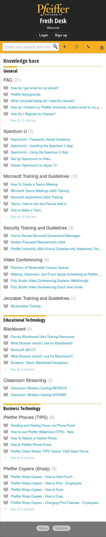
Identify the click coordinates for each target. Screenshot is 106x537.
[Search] (56, 46)
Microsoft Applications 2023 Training (37, 197)
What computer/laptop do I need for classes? (43, 100)
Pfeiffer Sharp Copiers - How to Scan (37, 489)
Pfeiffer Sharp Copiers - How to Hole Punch (41, 476)
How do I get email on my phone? (35, 87)
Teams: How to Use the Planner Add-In (39, 203)
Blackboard (17, 328)
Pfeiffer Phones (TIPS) (28, 417)
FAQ (11, 79)
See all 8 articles (22, 457)
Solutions (61, 528)
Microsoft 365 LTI (23, 349)
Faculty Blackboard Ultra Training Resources (42, 336)
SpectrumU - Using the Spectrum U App (39, 152)
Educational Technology (24, 320)
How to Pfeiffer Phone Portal (31, 444)
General (10, 71)
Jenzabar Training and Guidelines (38, 298)
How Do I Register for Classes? (33, 113)
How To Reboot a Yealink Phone (34, 438)
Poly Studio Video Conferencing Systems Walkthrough (49, 280)
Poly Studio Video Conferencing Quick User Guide (47, 287)
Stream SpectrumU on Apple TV (34, 165)
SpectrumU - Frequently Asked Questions (41, 139)
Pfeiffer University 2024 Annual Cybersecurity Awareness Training (58, 248)
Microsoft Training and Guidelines (40, 176)
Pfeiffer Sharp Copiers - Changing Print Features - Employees (55, 502)
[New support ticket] (65, 46)
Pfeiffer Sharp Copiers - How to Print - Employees (46, 483)
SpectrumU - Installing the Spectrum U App (42, 145)
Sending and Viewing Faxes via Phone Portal (43, 425)
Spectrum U (17, 131)
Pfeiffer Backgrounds (26, 94)
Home (43, 528)
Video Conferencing (25, 259)
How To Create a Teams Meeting (34, 184)
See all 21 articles (23, 120)
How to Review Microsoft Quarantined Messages (45, 235)
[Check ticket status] (77, 46)
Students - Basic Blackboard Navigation (39, 362)
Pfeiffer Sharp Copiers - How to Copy (37, 496)
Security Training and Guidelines (37, 227)
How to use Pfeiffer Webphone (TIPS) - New (42, 431)
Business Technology (21, 408)
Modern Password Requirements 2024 (38, 242)
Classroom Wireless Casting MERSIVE (39, 388)
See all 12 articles (23, 216)
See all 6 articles (22, 369)
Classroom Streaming (27, 380)
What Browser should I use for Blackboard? (42, 343)
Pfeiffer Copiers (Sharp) (29, 468)
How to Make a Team (26, 210)
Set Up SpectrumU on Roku (31, 158)
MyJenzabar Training (25, 306)
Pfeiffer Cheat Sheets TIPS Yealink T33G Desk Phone (49, 451)
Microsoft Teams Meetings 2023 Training (40, 190)
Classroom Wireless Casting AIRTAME (39, 394)
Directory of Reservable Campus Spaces (40, 267)
